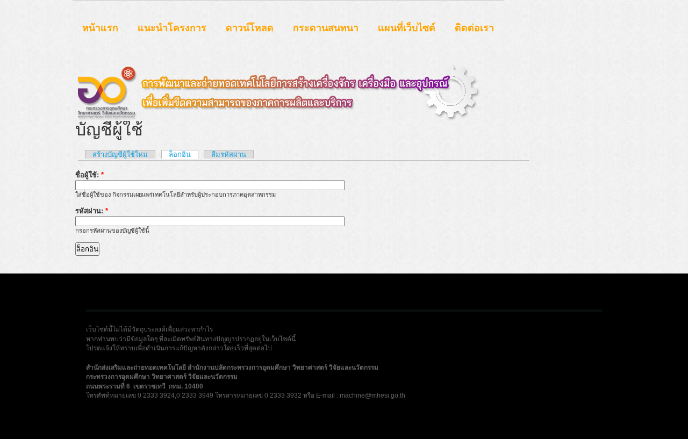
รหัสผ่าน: (91, 211)
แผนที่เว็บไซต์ (406, 28)
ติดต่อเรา (474, 28)
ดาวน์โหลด (250, 28)
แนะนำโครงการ (172, 28)
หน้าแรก (100, 28)
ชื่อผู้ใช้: (89, 175)
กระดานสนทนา (326, 28)
